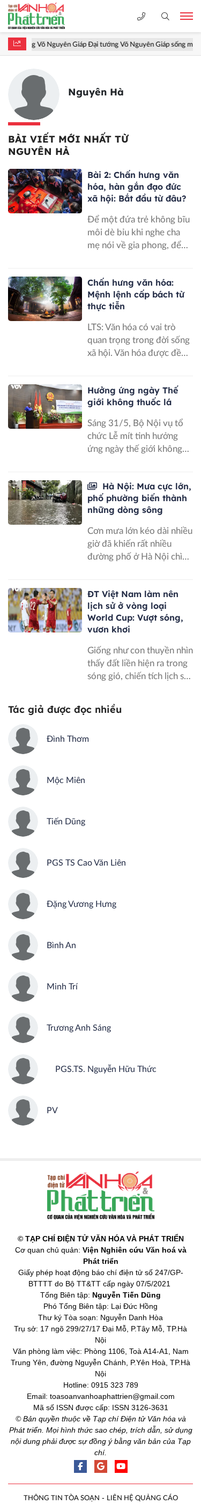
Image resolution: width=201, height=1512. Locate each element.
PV (52, 1110)
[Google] (100, 1466)
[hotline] (141, 16)
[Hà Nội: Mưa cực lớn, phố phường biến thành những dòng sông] (45, 502)
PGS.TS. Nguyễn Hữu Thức (102, 1069)
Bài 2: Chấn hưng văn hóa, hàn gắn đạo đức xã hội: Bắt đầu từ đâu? (136, 186)
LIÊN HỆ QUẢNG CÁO (142, 1498)
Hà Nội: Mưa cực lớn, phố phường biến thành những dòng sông (139, 498)
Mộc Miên (66, 780)
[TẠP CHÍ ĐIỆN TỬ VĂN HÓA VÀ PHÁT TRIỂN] (45, 16)
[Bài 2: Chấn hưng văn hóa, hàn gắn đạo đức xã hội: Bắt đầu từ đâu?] (45, 191)
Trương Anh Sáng (79, 1028)
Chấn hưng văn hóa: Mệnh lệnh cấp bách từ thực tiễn (135, 294)
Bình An (61, 945)
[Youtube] (121, 1466)
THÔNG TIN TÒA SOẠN (62, 1498)
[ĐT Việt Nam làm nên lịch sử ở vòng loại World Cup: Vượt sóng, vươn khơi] (45, 610)
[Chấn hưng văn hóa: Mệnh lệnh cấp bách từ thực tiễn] (45, 299)
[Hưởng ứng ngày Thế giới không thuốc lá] (45, 406)
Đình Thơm (68, 739)
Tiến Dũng (66, 821)
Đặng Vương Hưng (81, 904)
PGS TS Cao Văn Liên (86, 863)
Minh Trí (62, 986)
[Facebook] (80, 1466)
